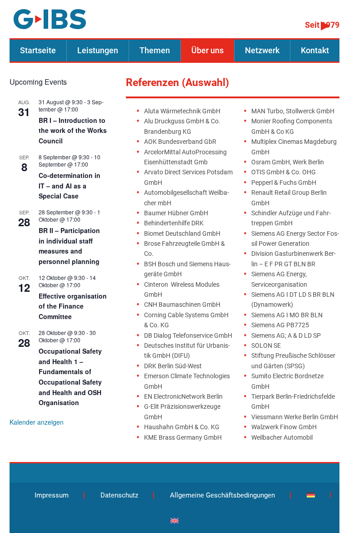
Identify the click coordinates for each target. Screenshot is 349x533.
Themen (155, 50)
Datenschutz (119, 495)
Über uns (207, 50)
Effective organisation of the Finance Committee (73, 306)
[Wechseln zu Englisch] (174, 520)
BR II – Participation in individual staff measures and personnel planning (69, 246)
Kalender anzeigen (37, 421)
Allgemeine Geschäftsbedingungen (222, 495)
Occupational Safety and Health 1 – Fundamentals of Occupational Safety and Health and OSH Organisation (70, 376)
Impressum (52, 495)
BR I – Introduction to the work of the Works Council (73, 130)
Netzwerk (262, 50)
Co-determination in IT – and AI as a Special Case (69, 185)
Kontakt (315, 50)
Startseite (38, 50)
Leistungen (97, 50)
